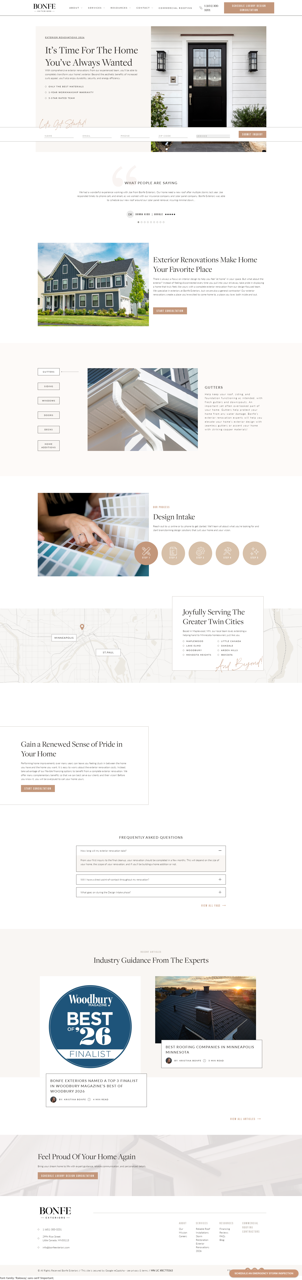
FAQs (222, 1236)
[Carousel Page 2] (141, 222)
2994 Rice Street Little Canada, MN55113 (56, 1238)
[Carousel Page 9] (163, 222)
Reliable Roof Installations (203, 1230)
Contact (143, 7)
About (74, 7)
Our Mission (183, 1230)
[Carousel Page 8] (160, 222)
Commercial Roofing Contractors (251, 1227)
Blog (222, 1240)
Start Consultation (170, 310)
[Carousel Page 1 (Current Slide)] (138, 222)
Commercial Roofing (175, 7)
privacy (135, 1270)
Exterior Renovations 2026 (202, 1247)
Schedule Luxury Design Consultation (249, 8)
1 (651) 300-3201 (211, 8)
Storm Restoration (202, 1238)
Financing (225, 1229)
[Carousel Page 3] (145, 222)
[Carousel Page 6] (154, 222)
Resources (227, 1223)
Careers (183, 1236)
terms (145, 1270)
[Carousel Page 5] (151, 222)
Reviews (224, 1232)
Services (95, 7)
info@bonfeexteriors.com (56, 1247)
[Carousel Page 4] (148, 222)
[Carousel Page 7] (157, 222)
